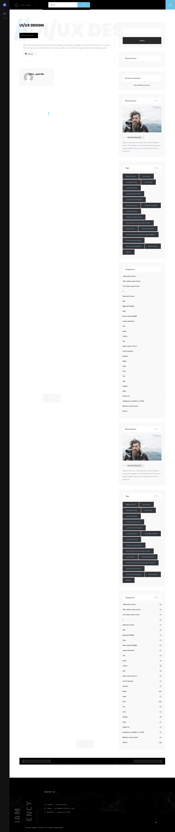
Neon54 (125, 356)
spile (124, 391)
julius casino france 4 (130, 346)
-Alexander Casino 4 (129, 276)
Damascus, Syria (64, 812)
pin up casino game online (133, 240)
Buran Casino (146, 176)
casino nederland (128, 321)
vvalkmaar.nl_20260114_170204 (133, 401)
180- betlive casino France (131, 281)
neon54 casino (130, 229)
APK (124, 301)
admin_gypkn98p (36, 74)
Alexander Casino (128, 296)
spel (124, 381)
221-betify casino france (131, 286)
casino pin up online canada (134, 217)
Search (142, 40)
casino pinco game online (133, 194)
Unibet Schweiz (152, 246)
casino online (148, 182)
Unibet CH (126, 396)
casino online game (131, 188)
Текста (125, 411)
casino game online (131, 182)
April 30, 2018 (27, 35)
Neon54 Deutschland (148, 229)
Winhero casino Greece (130, 406)
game (124, 331)
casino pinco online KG (151, 205)
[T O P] (156, 822)
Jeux (124, 341)
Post (124, 371)
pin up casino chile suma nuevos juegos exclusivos (140, 234)
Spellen (125, 386)
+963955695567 (61, 805)
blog (124, 311)
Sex (124, 376)
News (124, 361)
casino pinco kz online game (134, 199)
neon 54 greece (128, 351)
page (124, 366)
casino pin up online (132, 211)
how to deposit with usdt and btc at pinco (138, 223)
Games (125, 336)
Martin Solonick (134, 137)
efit (124, 326)
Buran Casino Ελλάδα (130, 316)
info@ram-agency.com (65, 808)
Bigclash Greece (130, 176)
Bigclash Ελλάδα (128, 306)
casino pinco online (131, 205)
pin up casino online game (133, 246)
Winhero (128, 252)
